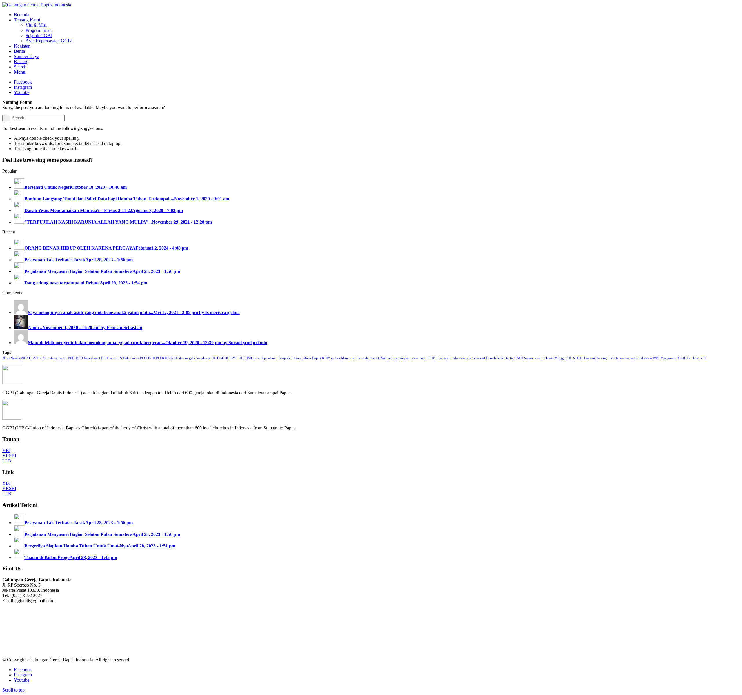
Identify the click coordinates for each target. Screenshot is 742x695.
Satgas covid (532, 358)
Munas (346, 358)
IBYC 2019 (237, 358)
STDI (577, 358)
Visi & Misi (36, 25)
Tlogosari (588, 358)
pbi (354, 358)
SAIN (518, 358)
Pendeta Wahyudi (381, 358)
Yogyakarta (668, 358)
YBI (6, 450)
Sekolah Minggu (554, 358)
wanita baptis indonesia (636, 358)
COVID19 (151, 358)
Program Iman (39, 30)
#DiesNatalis (11, 358)
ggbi (192, 358)
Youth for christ (688, 358)
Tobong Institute (607, 358)
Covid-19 (136, 358)
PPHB (430, 358)
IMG (250, 358)
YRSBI (9, 455)
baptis (63, 358)
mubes (335, 358)
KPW (326, 358)
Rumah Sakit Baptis (499, 358)
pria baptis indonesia (451, 358)
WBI (656, 358)
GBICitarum (179, 358)
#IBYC (26, 358)
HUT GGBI (219, 358)
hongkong (203, 358)
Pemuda (362, 358)
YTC (703, 358)
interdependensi (265, 358)
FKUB (165, 358)
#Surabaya (50, 358)
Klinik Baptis (312, 358)
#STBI (37, 358)
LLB (6, 460)
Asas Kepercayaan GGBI (49, 40)
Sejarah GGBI (39, 35)
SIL (569, 358)
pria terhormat (475, 358)
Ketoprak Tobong (289, 358)
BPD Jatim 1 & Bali (115, 358)
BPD (71, 358)
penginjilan (402, 358)
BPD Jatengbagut (88, 358)
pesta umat (418, 358)
